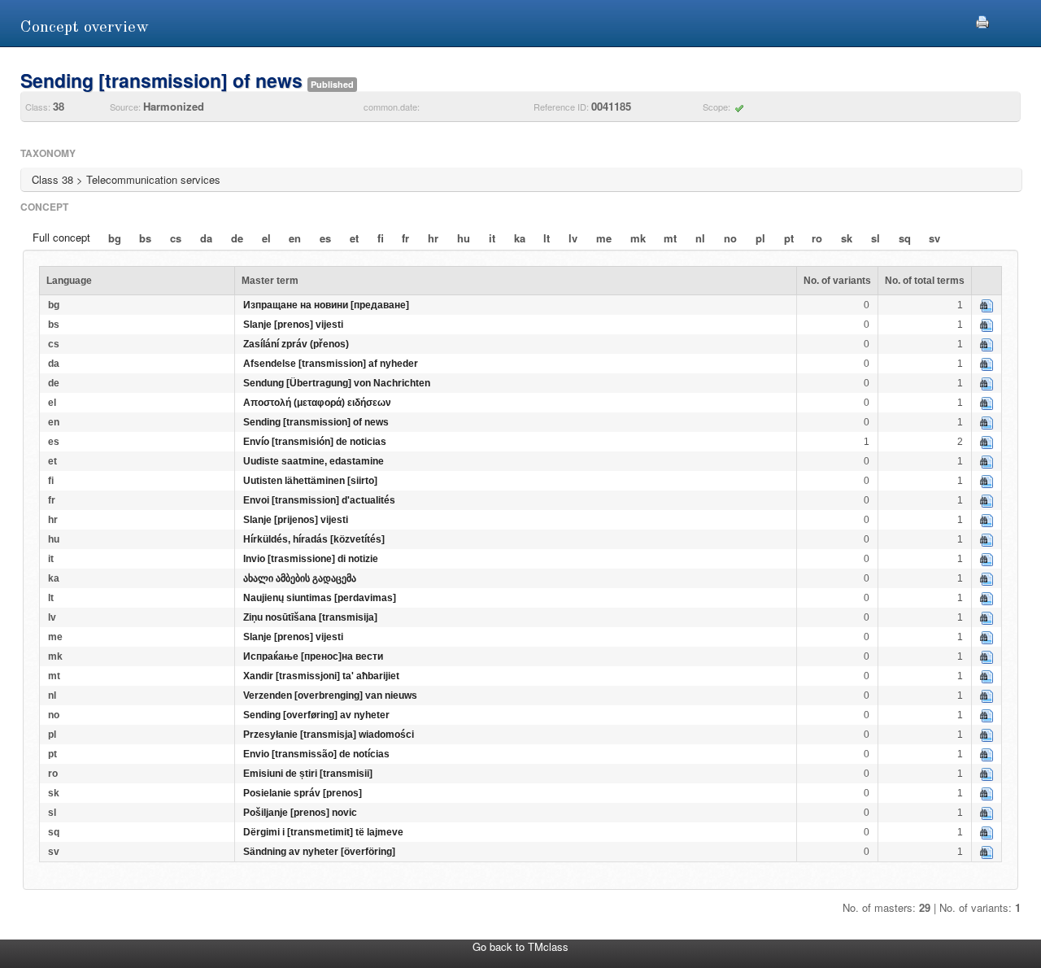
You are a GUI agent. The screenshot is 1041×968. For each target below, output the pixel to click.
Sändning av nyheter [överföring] (319, 851)
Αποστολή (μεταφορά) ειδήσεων (317, 402)
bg (114, 238)
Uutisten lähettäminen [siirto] (310, 480)
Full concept (61, 237)
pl (760, 238)
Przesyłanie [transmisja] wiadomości (328, 734)
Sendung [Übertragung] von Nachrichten (336, 383)
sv (934, 238)
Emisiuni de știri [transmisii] (307, 773)
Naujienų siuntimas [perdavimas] (319, 598)
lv (572, 238)
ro (817, 238)
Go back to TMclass (520, 946)
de (237, 238)
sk (846, 238)
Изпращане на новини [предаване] (326, 305)
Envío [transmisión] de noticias (314, 441)
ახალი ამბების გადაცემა (299, 578)
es (325, 238)
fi (380, 238)
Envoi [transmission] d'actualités (319, 500)
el (266, 238)
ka (519, 238)
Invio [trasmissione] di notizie (310, 559)
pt (789, 238)
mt (670, 238)
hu (463, 238)
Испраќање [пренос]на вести (313, 656)
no (730, 238)
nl (700, 238)
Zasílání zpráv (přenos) (296, 344)
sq (905, 238)
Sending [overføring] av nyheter (316, 715)
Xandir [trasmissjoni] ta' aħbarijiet (321, 676)
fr (405, 238)
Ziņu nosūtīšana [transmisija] (310, 617)
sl (875, 238)
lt (546, 238)
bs (145, 238)
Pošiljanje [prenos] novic (300, 812)
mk (638, 238)
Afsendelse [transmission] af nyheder (330, 363)
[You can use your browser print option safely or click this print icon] (982, 20)
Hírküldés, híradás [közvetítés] (314, 539)
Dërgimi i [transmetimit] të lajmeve (323, 832)
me (604, 238)
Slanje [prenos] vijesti (293, 324)
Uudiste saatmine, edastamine (313, 461)
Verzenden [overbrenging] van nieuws (330, 695)
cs (175, 238)
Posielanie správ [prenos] (302, 793)
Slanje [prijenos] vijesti (295, 519)
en (295, 238)
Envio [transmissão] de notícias (316, 754)
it (492, 238)
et (354, 238)
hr (433, 238)
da (206, 238)
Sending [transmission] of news (316, 422)
